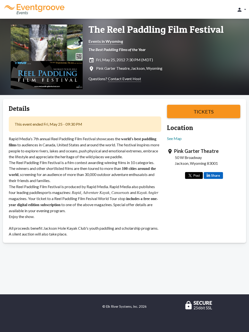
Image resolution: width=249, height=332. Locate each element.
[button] (241, 9)
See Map (174, 138)
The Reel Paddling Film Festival (156, 29)
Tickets (204, 111)
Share (215, 175)
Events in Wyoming (106, 41)
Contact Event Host (124, 78)
